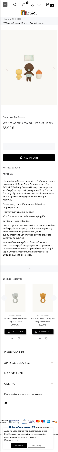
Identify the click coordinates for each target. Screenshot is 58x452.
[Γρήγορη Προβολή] (12, 338)
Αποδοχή (19, 445)
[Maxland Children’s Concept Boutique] (29, 12)
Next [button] (52, 68)
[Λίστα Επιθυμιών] (39, 5)
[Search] (15, 5)
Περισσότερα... (12, 440)
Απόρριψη (36, 445)
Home (6, 19)
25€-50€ (16, 19)
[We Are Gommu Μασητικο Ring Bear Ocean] (15, 298)
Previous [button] (5, 68)
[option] (29, 67)
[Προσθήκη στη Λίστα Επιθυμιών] (19, 338)
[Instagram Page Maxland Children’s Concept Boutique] (29, 269)
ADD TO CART (31, 158)
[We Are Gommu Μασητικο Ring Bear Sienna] (43, 298)
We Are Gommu (18, 117)
